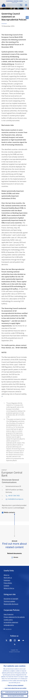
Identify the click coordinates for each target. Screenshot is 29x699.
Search (21, 5)
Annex (16, 557)
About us (6, 575)
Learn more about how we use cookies (15, 688)
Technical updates (9, 601)
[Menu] (26, 5)
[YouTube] (19, 640)
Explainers (7, 580)
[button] (26, 2)
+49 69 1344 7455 (14, 496)
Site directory (8, 629)
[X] (6, 640)
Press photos (8, 583)
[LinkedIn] (10, 640)
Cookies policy (8, 620)
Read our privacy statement (15, 685)
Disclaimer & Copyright (11, 598)
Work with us (8, 577)
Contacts (6, 585)
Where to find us (9, 588)
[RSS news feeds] (15, 644)
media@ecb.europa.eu (15, 499)
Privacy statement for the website (14, 617)
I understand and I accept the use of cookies (15, 692)
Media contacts (9, 512)
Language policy (9, 625)
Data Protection (8, 614)
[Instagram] (15, 640)
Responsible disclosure (11, 604)
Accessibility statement (11, 622)
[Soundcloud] (23, 640)
